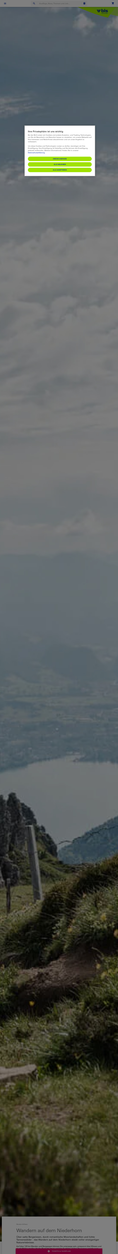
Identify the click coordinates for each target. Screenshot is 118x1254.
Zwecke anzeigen (60, 159)
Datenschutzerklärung (36, 153)
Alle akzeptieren (60, 170)
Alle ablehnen (60, 164)
